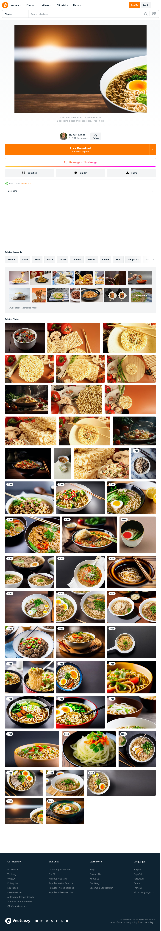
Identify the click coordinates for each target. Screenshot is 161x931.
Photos (30, 5)
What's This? (26, 183)
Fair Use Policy (144, 922)
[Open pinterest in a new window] (52, 920)
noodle (11, 259)
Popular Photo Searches (61, 887)
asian (63, 259)
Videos (45, 5)
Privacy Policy (128, 922)
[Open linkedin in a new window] (47, 920)
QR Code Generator (17, 906)
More (76, 5)
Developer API (14, 892)
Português (137, 878)
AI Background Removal (19, 901)
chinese (77, 259)
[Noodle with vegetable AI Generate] (26, 399)
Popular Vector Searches (61, 883)
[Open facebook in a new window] (37, 920)
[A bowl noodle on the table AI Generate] (28, 463)
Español (136, 874)
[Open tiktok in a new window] (57, 920)
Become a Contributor (100, 887)
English (135, 869)
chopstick (133, 259)
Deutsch (136, 883)
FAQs (92, 869)
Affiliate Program (57, 878)
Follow (95, 138)
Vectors (15, 5)
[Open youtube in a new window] (67, 920)
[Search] (143, 14)
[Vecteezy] (5, 5)
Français (136, 887)
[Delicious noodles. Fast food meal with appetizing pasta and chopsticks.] (143, 463)
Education (12, 887)
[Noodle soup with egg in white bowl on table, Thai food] (62, 463)
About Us (94, 878)
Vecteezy (11, 874)
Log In (144, 5)
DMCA (52, 874)
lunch (105, 259)
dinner (91, 259)
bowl (118, 259)
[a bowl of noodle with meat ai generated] (25, 338)
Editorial (61, 5)
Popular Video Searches (61, 892)
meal (37, 259)
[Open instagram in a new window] (42, 920)
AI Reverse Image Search (20, 896)
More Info (12, 191)
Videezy (11, 878)
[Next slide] (149, 259)
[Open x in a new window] (62, 920)
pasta (50, 259)
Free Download (79, 149)
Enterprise (12, 883)
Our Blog (94, 883)
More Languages (140, 892)
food (25, 259)
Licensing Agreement (60, 869)
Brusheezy (12, 869)
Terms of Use (113, 922)
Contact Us (95, 874)
